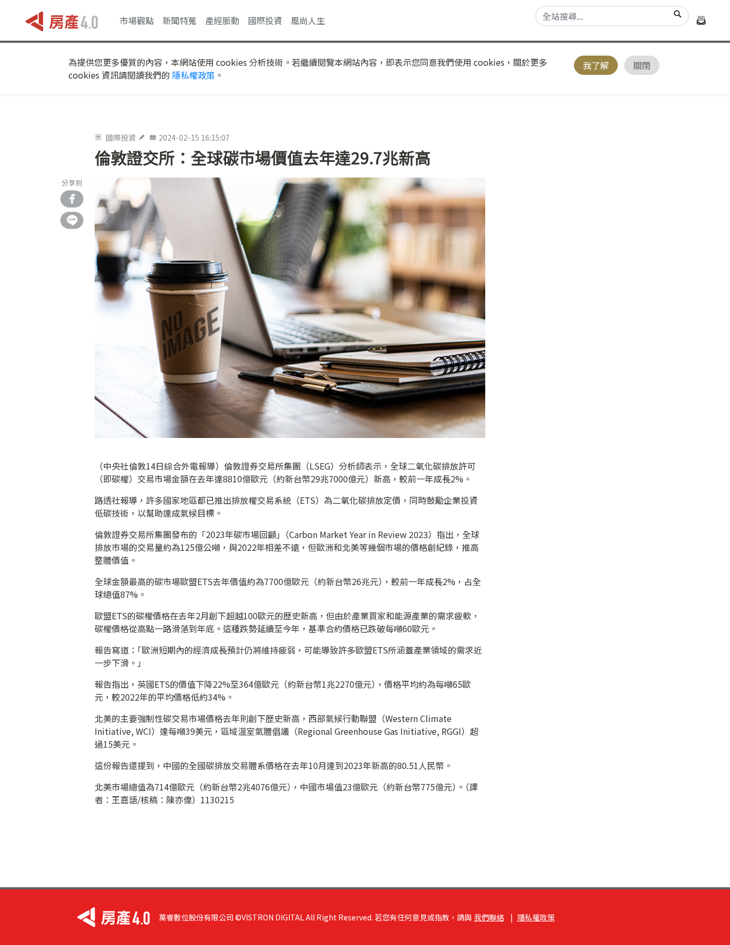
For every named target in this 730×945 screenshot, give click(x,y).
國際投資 (265, 20)
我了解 (596, 65)
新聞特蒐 (179, 20)
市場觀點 (137, 20)
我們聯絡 (489, 917)
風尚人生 (308, 20)
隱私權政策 (193, 74)
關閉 (641, 65)
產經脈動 (222, 20)
